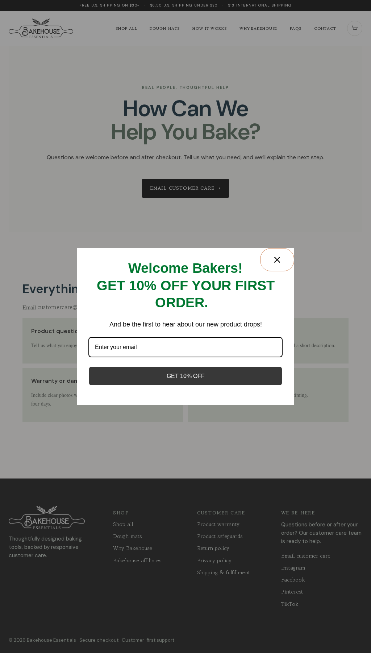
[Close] (277, 259)
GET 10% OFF (186, 376)
